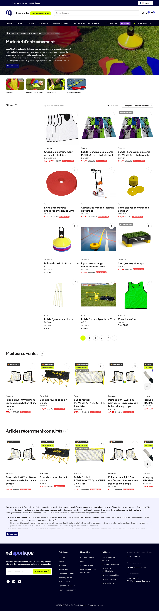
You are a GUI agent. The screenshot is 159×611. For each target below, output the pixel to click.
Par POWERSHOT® (67, 586)
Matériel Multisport (35, 33)
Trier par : (128, 105)
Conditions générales (110, 564)
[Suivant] (114, 337)
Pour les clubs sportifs (67, 590)
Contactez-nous (86, 565)
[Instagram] (14, 581)
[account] (143, 13)
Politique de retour (109, 579)
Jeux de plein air (65, 577)
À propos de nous (87, 557)
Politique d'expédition (110, 575)
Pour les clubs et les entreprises (88, 570)
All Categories (21, 33)
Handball (62, 565)
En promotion (32, 12)
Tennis (61, 561)
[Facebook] (8, 581)
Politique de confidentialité (107, 569)
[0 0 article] (152, 13)
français (146, 3)
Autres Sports (64, 582)
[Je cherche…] (57, 13)
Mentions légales (108, 583)
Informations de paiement (108, 558)
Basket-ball (63, 569)
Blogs (82, 561)
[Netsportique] (9, 13)
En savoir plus (12, 66)
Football (62, 557)
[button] (147, 386)
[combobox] (96, 13)
